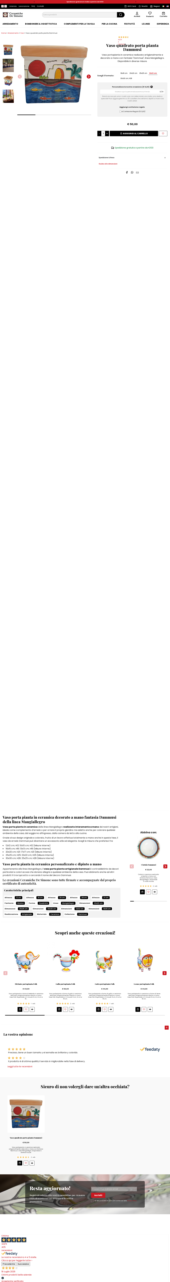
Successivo (23, 1264)
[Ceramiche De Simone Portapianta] (144, 960)
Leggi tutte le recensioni (19, 1066)
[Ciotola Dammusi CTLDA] (148, 847)
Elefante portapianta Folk (26, 984)
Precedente (9, 1264)
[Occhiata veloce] (154, 892)
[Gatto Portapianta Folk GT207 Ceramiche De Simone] (104, 960)
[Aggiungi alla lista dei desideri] (163, 133)
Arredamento (10, 24)
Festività (129, 24)
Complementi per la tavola (79, 24)
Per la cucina (109, 24)
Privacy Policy (132, 1201)
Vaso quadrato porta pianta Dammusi (26, 1138)
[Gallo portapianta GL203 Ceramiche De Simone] (65, 960)
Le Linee (146, 24)
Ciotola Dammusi (148, 865)
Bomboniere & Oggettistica (41, 24)
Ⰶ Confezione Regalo (133, 111)
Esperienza (163, 24)
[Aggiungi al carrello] (142, 892)
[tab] (10, 24)
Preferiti (150, 16)
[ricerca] (121, 14)
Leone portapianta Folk (144, 984)
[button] (34, 2)
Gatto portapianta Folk (104, 984)
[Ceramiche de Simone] (12, 14)
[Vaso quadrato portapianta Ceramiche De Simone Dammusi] (54, 75)
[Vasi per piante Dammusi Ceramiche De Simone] (26, 1113)
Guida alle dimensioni (108, 164)
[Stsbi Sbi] (2, 6)
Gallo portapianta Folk (65, 984)
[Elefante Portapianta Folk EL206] (26, 960)
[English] (168, 6)
